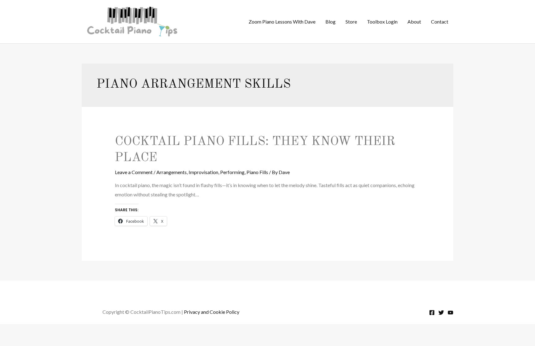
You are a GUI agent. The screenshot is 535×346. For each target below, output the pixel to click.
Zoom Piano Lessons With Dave (282, 21)
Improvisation (203, 172)
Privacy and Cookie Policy (211, 312)
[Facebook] (432, 312)
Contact (439, 21)
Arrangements (171, 172)
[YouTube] (450, 312)
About (414, 21)
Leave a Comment (134, 172)
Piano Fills (257, 172)
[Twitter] (441, 312)
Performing (232, 172)
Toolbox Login (382, 21)
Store (351, 21)
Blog (330, 21)
